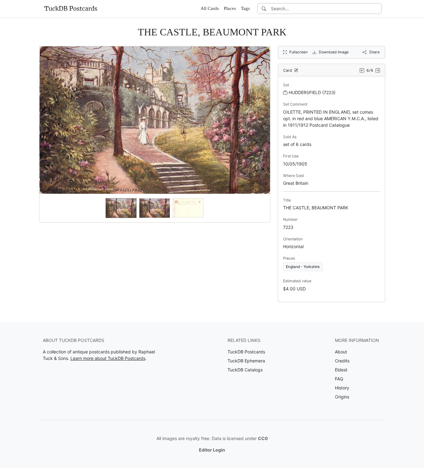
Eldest (341, 369)
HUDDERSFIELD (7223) (312, 92)
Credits (342, 360)
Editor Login (212, 449)
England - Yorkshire (303, 266)
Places (230, 8)
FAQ (339, 378)
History (342, 387)
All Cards (210, 8)
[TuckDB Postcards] (71, 8)
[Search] (264, 8)
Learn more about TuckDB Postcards (107, 358)
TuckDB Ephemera (246, 360)
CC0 (263, 438)
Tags (245, 8)
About (341, 351)
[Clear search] (377, 8)
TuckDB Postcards (246, 351)
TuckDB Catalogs (245, 369)
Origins (342, 396)
